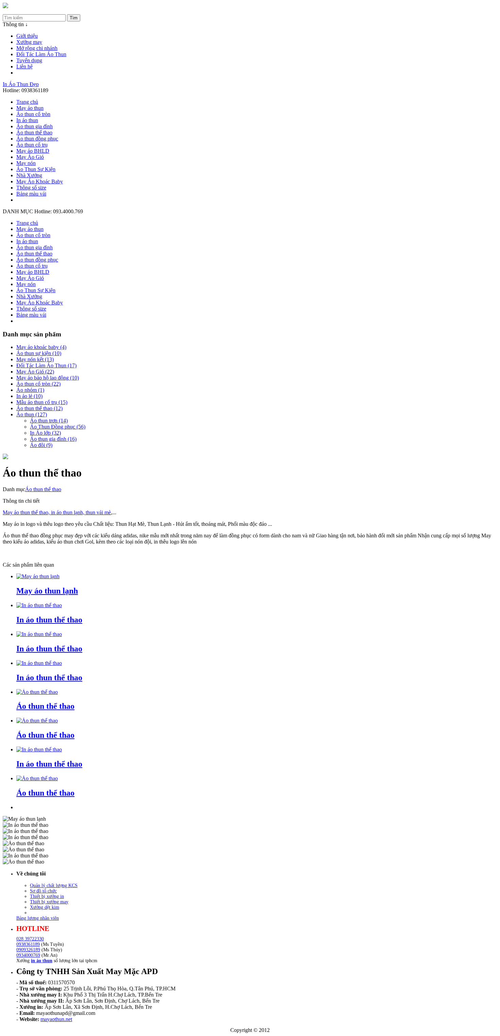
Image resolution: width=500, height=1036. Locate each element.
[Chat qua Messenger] (484, 991)
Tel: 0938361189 (21, 11)
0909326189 (28, 949)
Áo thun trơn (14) (49, 420)
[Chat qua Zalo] (484, 974)
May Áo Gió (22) (35, 371)
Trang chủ (27, 102)
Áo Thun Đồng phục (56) (57, 427)
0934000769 (28, 955)
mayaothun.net (56, 1019)
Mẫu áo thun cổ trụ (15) (41, 402)
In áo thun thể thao (49, 619)
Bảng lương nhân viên (37, 918)
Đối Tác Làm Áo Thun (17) (46, 365)
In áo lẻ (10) (29, 396)
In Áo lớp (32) (45, 433)
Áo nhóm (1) (30, 390)
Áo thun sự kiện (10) (38, 353)
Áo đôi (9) (41, 445)
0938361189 (28, 944)
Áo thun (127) (31, 414)
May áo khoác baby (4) (41, 347)
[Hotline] (5, 6)
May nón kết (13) (35, 359)
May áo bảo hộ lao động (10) (47, 378)
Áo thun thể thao (43, 489)
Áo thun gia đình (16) (53, 439)
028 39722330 (30, 938)
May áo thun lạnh (47, 590)
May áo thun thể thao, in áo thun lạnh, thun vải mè (57, 512)
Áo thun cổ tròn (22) (38, 384)
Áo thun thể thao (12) (39, 408)
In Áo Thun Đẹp (21, 84)
